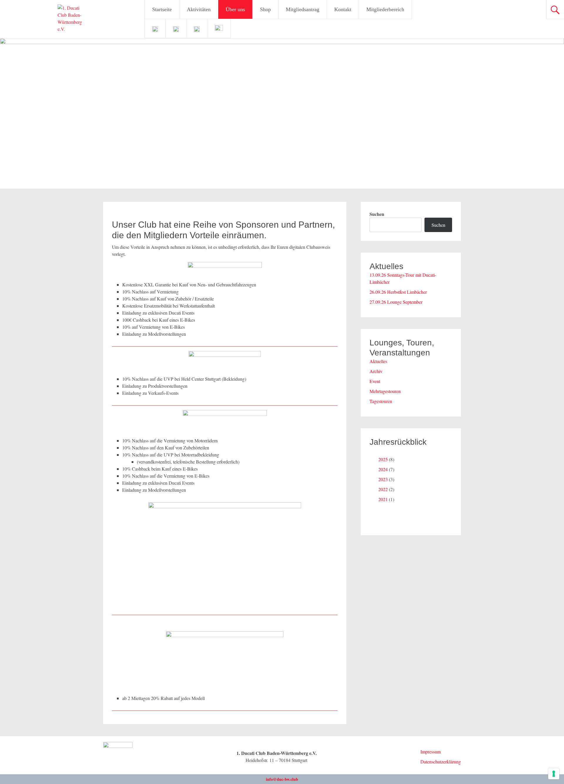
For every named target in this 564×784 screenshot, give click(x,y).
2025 (383, 459)
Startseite (162, 9)
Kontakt (342, 9)
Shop (265, 9)
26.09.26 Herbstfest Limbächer (398, 292)
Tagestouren (381, 401)
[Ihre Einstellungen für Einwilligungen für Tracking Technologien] (553, 773)
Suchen (377, 214)
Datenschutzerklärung (440, 761)
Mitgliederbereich (385, 9)
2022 (383, 489)
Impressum (430, 751)
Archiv (376, 371)
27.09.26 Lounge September (396, 302)
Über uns (235, 9)
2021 (383, 499)
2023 (383, 479)
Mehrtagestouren (385, 391)
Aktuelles (378, 361)
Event (375, 381)
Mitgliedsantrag (302, 9)
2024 (383, 469)
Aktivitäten (199, 9)
